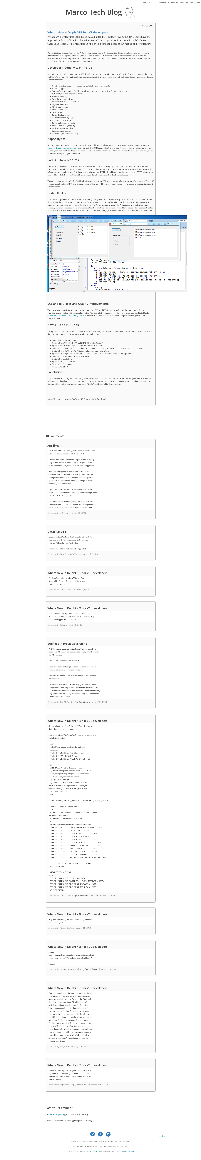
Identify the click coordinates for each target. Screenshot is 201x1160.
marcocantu (63, 399)
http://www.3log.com (89, 969)
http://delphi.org (82, 702)
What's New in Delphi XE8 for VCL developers (77, 32)
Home (144, 2)
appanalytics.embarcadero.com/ (62, 148)
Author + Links (193, 2)
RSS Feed (153, 2)
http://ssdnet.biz (78, 1084)
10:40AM (75, 399)
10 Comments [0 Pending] (93, 399)
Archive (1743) (177, 2)
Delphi (131, 1151)
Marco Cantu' (92, 1151)
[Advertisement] (100, 419)
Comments (164, 2)
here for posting (57, 1114)
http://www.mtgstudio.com (85, 895)
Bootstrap (121, 1151)
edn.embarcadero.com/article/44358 (67, 316)
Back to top (164, 1136)
